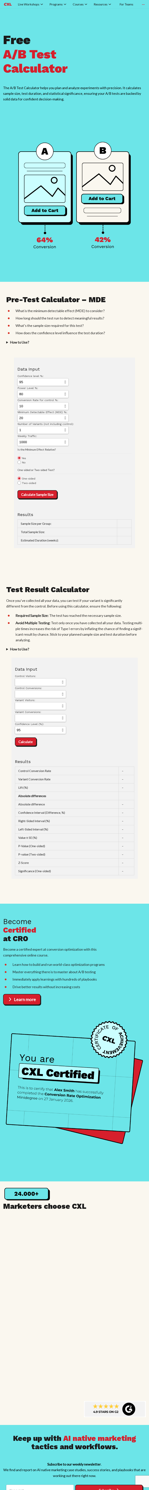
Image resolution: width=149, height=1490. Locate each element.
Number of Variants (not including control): (45, 424)
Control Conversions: (28, 688)
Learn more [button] (25, 999)
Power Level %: (27, 388)
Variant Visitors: (25, 700)
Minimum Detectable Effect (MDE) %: (42, 412)
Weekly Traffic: (27, 436)
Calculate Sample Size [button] (37, 494)
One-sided (28, 478)
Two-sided (28, 483)
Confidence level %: (30, 376)
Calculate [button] (25, 742)
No (23, 462)
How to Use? (19, 342)
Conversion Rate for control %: (37, 400)
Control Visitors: (25, 676)
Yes (23, 458)
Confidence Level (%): (29, 724)
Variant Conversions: (28, 712)
